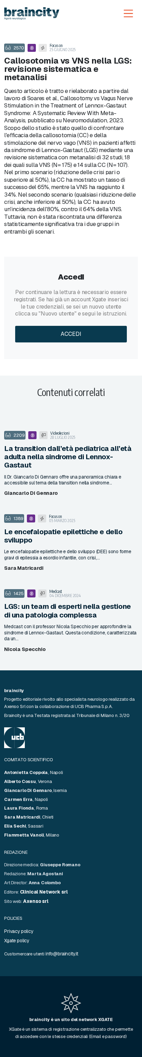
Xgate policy (16, 940)
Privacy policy (18, 931)
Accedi (71, 334)
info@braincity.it (61, 954)
